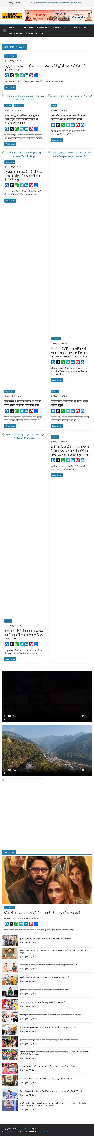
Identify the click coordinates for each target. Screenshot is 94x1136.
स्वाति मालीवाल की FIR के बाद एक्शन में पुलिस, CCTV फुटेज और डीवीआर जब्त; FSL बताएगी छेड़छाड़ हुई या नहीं (70, 450)
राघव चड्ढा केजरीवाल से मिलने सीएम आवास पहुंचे (69, 403)
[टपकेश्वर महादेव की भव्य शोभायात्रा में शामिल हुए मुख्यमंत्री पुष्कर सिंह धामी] (10, 1004)
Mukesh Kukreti (31, 918)
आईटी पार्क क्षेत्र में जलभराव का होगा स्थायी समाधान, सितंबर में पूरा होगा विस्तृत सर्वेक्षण (46, 1079)
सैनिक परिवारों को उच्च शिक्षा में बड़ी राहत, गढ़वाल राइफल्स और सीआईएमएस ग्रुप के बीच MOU (49, 965)
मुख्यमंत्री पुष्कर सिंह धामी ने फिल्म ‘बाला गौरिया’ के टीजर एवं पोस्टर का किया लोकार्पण (45, 938)
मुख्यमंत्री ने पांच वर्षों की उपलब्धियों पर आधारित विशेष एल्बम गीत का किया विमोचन (44, 990)
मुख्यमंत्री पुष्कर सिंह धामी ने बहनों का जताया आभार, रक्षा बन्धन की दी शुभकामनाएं (44, 977)
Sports (67, 27)
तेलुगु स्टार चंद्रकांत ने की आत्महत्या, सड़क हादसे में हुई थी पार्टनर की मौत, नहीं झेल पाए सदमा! (44, 68)
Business (57, 27)
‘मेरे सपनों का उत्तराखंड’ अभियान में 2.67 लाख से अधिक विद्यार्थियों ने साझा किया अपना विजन (48, 1027)
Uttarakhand (27, 27)
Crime (85, 27)
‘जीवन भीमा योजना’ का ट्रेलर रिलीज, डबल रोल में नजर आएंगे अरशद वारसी (58, 3)
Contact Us (31, 33)
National (13, 27)
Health (76, 27)
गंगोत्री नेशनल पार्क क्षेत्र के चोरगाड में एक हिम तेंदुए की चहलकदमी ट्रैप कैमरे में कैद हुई (23, 175)
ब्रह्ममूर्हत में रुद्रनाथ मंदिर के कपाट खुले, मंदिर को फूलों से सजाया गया (22, 403)
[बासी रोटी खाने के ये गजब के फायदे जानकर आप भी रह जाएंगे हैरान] (70, 98)
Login (42, 33)
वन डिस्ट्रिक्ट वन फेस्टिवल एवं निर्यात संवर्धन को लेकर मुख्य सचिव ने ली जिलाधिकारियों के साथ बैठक (50, 1015)
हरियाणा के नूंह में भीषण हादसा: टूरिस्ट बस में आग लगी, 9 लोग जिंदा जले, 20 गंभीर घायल (23, 634)
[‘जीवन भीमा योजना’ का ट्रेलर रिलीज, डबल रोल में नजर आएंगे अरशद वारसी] (47, 880)
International (43, 27)
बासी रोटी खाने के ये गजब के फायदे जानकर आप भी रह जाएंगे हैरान (68, 117)
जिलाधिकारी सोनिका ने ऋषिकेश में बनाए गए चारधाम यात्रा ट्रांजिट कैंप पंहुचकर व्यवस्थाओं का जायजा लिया (69, 352)
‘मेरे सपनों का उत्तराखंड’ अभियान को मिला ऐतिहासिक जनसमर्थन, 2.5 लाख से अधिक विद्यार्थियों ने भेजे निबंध (52, 1091)
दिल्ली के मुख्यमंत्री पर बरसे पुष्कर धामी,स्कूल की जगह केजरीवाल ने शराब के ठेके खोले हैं (21, 119)
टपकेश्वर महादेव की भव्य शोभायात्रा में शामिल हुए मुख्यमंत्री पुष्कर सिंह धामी (42, 1002)
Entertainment (16, 33)
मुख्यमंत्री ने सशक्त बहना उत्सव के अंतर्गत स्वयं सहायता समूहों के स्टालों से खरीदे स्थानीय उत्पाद (49, 1040)
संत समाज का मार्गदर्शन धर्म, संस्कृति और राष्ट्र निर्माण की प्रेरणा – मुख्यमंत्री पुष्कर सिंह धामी (47, 1066)
